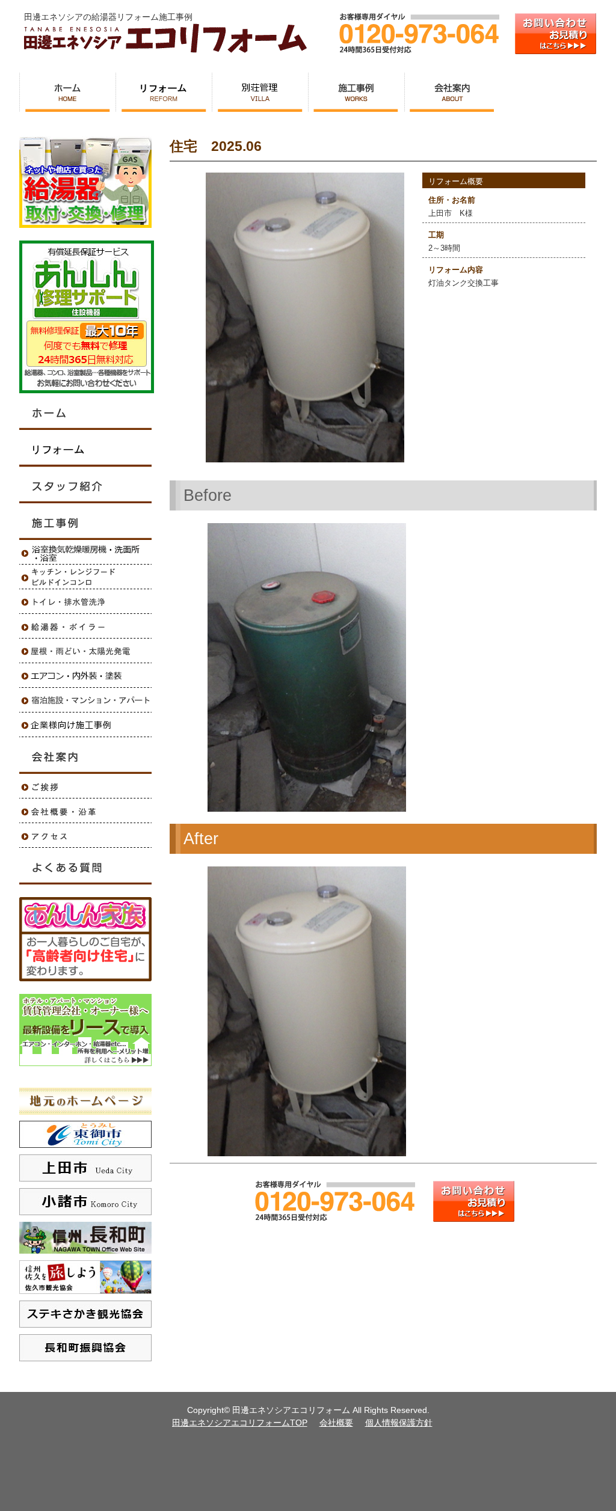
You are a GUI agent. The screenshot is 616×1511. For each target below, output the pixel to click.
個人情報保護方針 (399, 1422)
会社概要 (336, 1422)
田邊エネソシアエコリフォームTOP (239, 1422)
